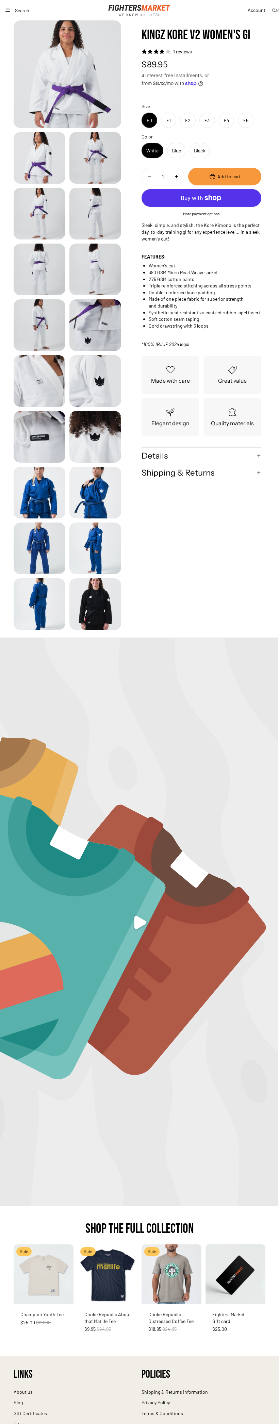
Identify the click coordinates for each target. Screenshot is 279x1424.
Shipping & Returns (178, 473)
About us (23, 1392)
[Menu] (8, 10)
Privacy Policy (156, 1403)
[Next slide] (66, 1274)
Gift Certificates (30, 1413)
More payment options (201, 213)
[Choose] (63, 1294)
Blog (18, 1403)
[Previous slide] (21, 1274)
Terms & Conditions (162, 1413)
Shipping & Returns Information (175, 1392)
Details (155, 456)
